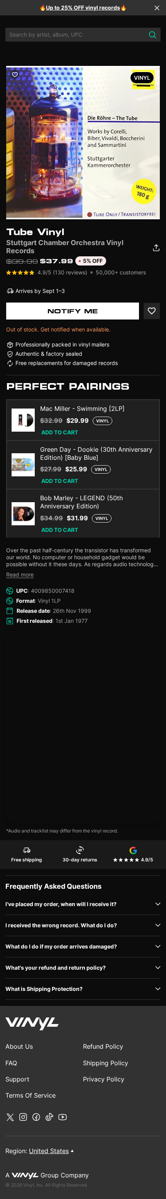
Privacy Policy (103, 1079)
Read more (20, 574)
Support (17, 1079)
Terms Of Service (30, 1095)
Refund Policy (103, 1046)
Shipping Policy (105, 1063)
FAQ (11, 1063)
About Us (19, 1046)
